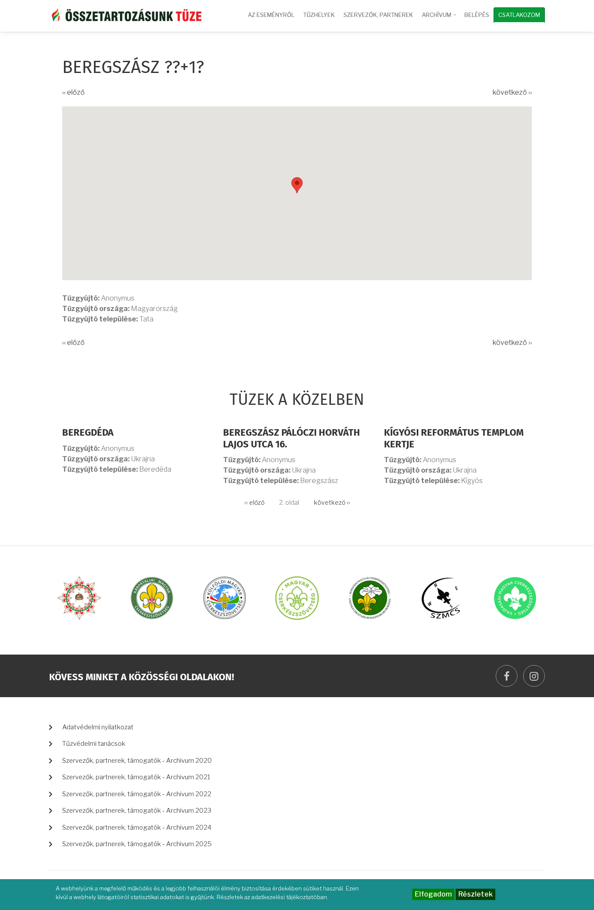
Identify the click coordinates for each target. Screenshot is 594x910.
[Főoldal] (125, 14)
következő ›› (512, 92)
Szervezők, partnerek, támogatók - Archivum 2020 (137, 760)
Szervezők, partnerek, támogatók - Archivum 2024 (136, 827)
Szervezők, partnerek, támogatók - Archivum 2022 (136, 794)
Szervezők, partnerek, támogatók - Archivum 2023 (136, 810)
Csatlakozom (519, 14)
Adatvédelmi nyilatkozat (97, 727)
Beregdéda (87, 433)
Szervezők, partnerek (378, 14)
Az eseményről (271, 14)
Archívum (440, 18)
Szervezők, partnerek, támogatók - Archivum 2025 (137, 844)
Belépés (476, 14)
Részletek (475, 894)
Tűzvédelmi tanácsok (93, 744)
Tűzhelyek (319, 14)
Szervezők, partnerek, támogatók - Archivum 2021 (136, 777)
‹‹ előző (73, 92)
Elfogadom (433, 894)
